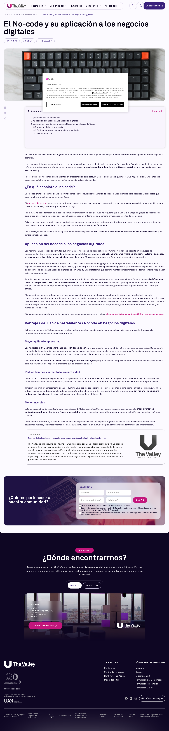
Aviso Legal (51, 715)
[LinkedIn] (5, 113)
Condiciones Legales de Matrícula (33, 715)
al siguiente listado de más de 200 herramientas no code (135, 314)
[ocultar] (157, 111)
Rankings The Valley (114, 676)
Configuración (55, 104)
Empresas (76, 5)
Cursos (138, 672)
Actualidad (111, 5)
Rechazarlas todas (89, 104)
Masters (139, 668)
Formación (37, 6)
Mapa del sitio (111, 680)
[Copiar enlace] (5, 118)
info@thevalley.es (154, 698)
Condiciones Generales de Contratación (81, 715)
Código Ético (132, 715)
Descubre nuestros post (25, 14)
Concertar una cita (44, 625)
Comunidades (57, 6)
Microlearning (142, 676)
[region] (85, 92)
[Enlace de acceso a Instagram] (136, 698)
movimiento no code (37, 203)
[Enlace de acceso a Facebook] (126, 698)
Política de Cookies (104, 715)
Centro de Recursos (114, 672)
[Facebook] (5, 107)
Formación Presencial (146, 684)
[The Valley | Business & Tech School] (16, 6)
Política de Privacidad (112, 505)
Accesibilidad (65, 716)
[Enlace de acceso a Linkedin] (131, 698)
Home (7, 14)
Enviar (140, 500)
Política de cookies (99, 93)
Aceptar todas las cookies (112, 104)
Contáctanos (153, 5)
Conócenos (92, 5)
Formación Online (144, 688)
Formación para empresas (149, 680)
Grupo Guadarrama (146, 508)
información (130, 567)
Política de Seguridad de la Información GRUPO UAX (151, 715)
